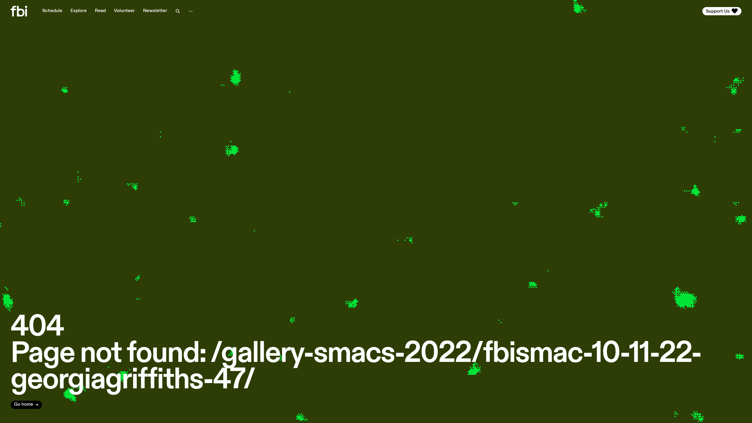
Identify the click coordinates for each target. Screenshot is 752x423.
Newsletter (155, 11)
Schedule (52, 11)
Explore (78, 11)
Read (100, 11)
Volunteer (124, 11)
